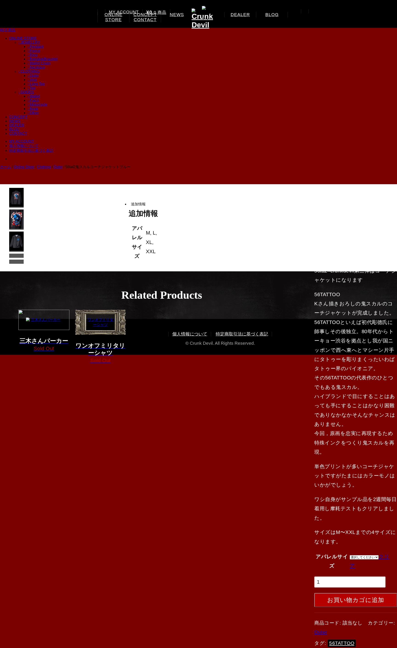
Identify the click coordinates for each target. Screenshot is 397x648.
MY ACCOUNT (124, 12)
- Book (33, 109)
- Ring (32, 55)
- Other (33, 113)
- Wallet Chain (39, 63)
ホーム (5, 167)
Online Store (24, 167)
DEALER (240, 14)
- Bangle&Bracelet (42, 59)
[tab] (153, 204)
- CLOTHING (29, 71)
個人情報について (24, 146)
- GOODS (26, 92)
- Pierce (34, 51)
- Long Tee (36, 84)
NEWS (177, 14)
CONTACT (145, 19)
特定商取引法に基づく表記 (31, 150)
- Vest (32, 80)
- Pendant (35, 47)
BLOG (272, 14)
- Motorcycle (37, 104)
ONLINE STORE (113, 17)
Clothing (44, 167)
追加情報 (138, 204)
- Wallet (34, 96)
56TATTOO (341, 643)
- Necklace (36, 67)
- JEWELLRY (29, 42)
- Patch (33, 100)
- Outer (33, 75)
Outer (58, 167)
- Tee (32, 88)
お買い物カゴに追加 (355, 600)
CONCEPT (18, 117)
